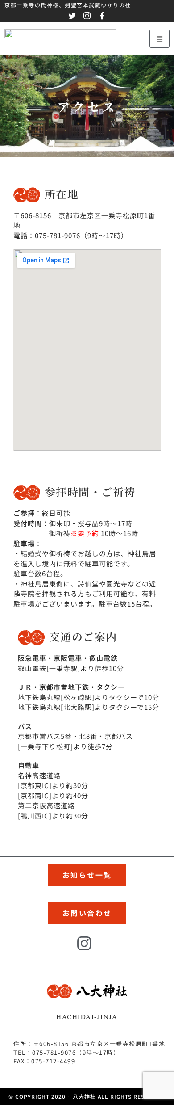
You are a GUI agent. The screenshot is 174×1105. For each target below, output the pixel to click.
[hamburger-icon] (159, 39)
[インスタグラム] (85, 944)
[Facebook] (109, 950)
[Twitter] (61, 950)
